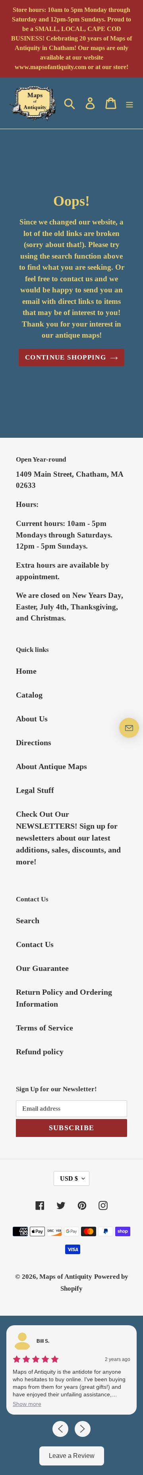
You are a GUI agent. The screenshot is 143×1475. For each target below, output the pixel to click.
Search (27, 920)
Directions (33, 742)
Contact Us (35, 944)
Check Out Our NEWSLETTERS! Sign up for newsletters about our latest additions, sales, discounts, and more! (68, 838)
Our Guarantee (42, 968)
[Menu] (129, 103)
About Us (32, 718)
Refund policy (40, 1051)
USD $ (69, 1178)
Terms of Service (44, 1027)
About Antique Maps (51, 766)
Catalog (29, 694)
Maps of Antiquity (65, 1276)
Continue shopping (65, 357)
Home (26, 671)
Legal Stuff (35, 790)
